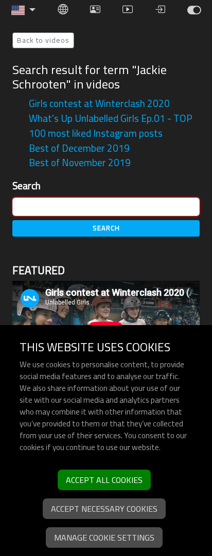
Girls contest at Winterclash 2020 (99, 103)
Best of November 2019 (80, 162)
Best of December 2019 (79, 148)
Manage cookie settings (104, 537)
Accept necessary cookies (104, 508)
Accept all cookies (104, 480)
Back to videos (43, 40)
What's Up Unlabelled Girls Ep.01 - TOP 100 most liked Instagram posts (110, 125)
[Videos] (194, 9)
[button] (23, 10)
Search (26, 185)
